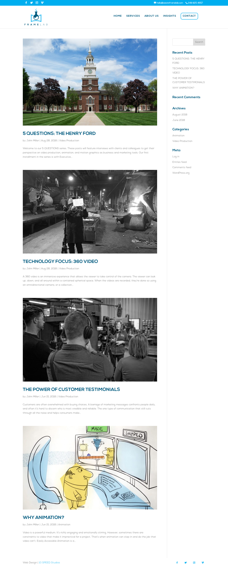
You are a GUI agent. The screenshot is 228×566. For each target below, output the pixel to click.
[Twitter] (31, 2)
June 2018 (178, 120)
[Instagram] (37, 2)
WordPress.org (181, 173)
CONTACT (189, 16)
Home (118, 16)
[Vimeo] (42, 2)
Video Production (69, 140)
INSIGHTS (169, 16)
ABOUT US (151, 16)
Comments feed (181, 167)
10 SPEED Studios (49, 562)
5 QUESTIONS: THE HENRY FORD (59, 133)
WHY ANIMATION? (43, 517)
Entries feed (179, 162)
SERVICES (133, 16)
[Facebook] (26, 2)
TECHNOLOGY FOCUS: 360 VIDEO (60, 261)
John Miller (32, 140)
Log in (175, 156)
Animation (64, 524)
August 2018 (179, 114)
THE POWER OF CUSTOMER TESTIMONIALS (71, 389)
